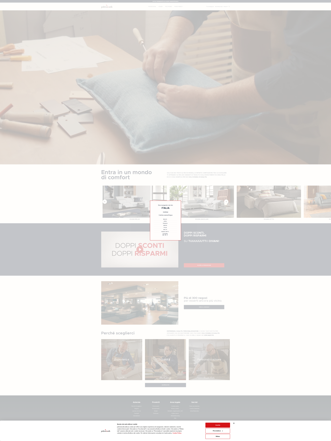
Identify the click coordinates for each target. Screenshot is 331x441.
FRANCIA (165, 223)
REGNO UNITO (165, 231)
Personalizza (217, 431)
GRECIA (165, 225)
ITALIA (165, 227)
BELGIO (165, 219)
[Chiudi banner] (233, 423)
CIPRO (165, 221)
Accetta (217, 425)
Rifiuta (218, 436)
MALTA (165, 229)
